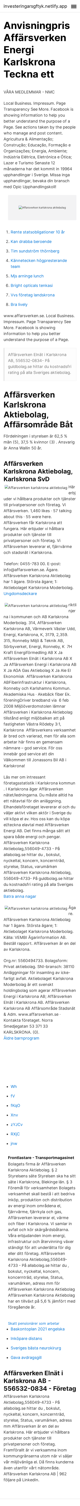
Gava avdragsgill (26, 1357)
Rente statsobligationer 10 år (38, 232)
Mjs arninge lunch (27, 276)
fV (13, 1096)
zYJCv (17, 1124)
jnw (14, 1143)
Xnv (14, 1115)
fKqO (15, 1105)
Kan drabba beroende (31, 241)
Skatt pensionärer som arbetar (33, 1323)
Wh (14, 1086)
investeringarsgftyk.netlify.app (35, 6)
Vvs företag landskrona (33, 295)
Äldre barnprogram (21, 1038)
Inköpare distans (26, 1338)
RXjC (15, 1134)
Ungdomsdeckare (20, 593)
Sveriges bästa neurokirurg (36, 1348)
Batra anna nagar (20, 896)
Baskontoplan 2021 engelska (38, 1329)
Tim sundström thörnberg (35, 251)
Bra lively (19, 304)
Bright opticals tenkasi (32, 285)
